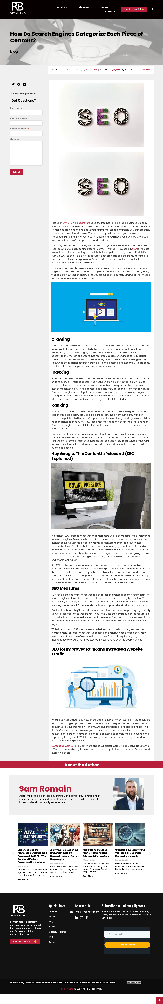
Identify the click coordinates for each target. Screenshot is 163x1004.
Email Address (19, 118)
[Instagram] (81, 917)
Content (89, 70)
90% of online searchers (76, 222)
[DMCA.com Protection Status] (133, 983)
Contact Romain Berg (63, 745)
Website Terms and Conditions (42, 982)
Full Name (16, 108)
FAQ (51, 937)
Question (16, 139)
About (52, 927)
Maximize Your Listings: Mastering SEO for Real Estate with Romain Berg (96, 853)
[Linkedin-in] (76, 917)
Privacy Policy (17, 982)
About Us (83, 7)
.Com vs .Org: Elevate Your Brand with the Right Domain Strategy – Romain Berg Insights (64, 854)
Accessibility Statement (104, 982)
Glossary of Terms (57, 932)
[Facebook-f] (86, 917)
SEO (95, 70)
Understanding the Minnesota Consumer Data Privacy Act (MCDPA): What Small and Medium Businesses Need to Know (32, 856)
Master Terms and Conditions (74, 982)
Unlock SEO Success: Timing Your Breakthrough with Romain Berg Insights (130, 853)
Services (62, 7)
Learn (104, 7)
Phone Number (19, 129)
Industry (53, 916)
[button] (13, 84)
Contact (110, 11)
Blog (51, 921)
